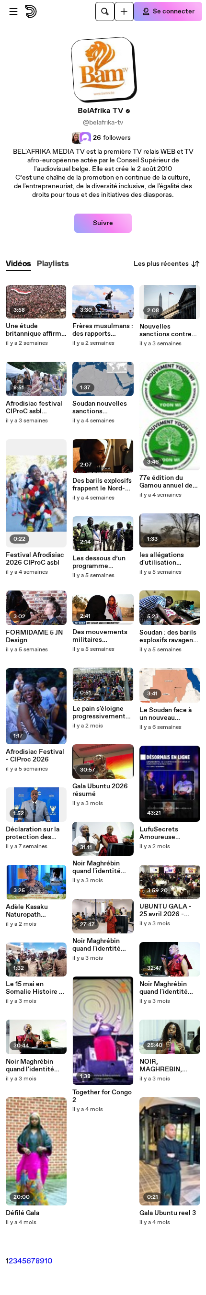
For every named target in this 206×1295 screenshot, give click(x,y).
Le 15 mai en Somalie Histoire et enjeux (36, 988)
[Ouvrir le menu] (13, 11)
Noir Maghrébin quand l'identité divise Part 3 (96, 867)
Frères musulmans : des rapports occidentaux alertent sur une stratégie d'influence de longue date (102, 330)
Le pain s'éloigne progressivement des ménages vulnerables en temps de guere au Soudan (100, 712)
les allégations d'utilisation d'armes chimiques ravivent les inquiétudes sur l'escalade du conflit (168, 559)
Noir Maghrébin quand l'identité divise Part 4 (163, 988)
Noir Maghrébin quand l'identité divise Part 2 (30, 1065)
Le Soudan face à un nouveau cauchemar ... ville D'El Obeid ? (167, 714)
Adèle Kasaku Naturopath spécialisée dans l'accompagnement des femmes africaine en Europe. (36, 911)
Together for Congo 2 (102, 1096)
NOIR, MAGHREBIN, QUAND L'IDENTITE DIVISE (169, 1065)
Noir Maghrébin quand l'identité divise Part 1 (96, 945)
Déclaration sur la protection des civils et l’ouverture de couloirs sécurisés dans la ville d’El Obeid (36, 833)
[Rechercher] (104, 11)
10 (49, 1261)
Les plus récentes (161, 264)
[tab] (18, 264)
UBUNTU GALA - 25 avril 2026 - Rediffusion (165, 910)
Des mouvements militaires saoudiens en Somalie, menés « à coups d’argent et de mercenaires (102, 636)
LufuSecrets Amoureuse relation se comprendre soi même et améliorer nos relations (169, 833)
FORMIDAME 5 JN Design (34, 636)
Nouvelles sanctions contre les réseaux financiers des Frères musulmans (168, 330)
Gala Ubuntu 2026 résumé (100, 790)
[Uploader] (124, 11)
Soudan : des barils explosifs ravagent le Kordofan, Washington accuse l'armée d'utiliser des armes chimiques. (169, 636)
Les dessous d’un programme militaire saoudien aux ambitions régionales (100, 562)
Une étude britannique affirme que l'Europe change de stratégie (35, 330)
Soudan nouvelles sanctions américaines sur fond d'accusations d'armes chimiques (101, 407)
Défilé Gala (22, 1213)
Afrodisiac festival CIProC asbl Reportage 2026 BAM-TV (34, 407)
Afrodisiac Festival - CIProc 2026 (35, 755)
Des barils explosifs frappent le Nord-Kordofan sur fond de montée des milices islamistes (102, 484)
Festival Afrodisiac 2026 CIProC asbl (35, 559)
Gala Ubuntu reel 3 (167, 1213)
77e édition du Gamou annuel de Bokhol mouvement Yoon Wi (167, 481)
